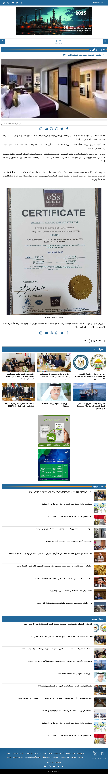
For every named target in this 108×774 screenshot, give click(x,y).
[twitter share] (62, 129)
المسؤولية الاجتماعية (32, 757)
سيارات (80, 757)
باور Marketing (18, 757)
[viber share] (51, 129)
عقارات (8, 753)
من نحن (58, 762)
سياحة (85, 341)
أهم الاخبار (80, 753)
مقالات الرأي (46, 757)
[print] (41, 129)
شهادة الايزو (98, 341)
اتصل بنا (50, 762)
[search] (2, 41)
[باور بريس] (54, 41)
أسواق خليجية (58, 753)
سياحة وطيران (18, 753)
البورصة (43, 753)
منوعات (55, 757)
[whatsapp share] (57, 129)
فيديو (9, 757)
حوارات (73, 757)
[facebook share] (67, 129)
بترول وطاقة (70, 753)
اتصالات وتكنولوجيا (32, 753)
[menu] (105, 41)
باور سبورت (65, 757)
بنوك (50, 753)
